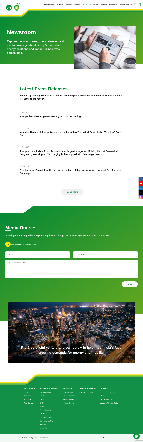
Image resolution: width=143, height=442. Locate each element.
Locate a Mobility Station (109, 403)
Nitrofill (42, 414)
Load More (72, 191)
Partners (77, 5)
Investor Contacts (86, 392)
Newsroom (86, 5)
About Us (27, 396)
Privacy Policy (107, 438)
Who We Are (49, 5)
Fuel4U (42, 396)
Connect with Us (125, 5)
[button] (136, 436)
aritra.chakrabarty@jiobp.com (23, 244)
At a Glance (28, 403)
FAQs (102, 396)
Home (26, 392)
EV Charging (44, 424)
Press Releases (69, 396)
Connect (104, 388)
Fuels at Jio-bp (45, 392)
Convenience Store (47, 421)
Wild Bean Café (46, 417)
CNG (41, 403)
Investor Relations (100, 5)
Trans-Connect (45, 410)
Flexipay (43, 406)
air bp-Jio (43, 428)
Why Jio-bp (28, 399)
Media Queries (68, 399)
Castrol (42, 399)
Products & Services (64, 5)
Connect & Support (107, 392)
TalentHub (113, 5)
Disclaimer (116, 438)
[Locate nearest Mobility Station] (140, 4)
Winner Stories (68, 403)
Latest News (68, 392)
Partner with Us (106, 399)
